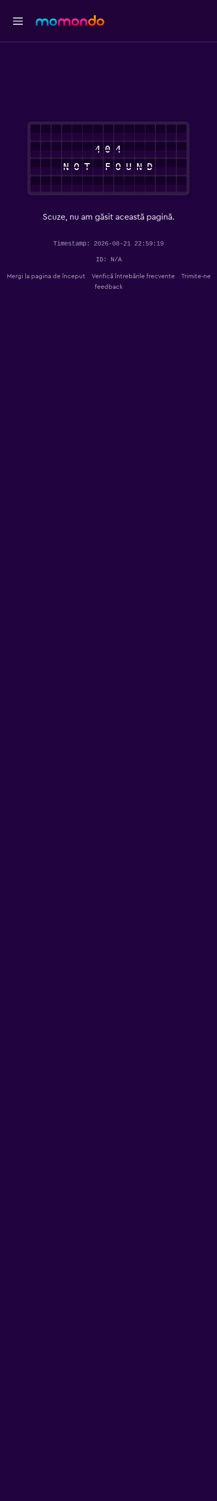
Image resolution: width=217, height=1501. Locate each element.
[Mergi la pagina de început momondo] (70, 20)
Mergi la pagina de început (46, 276)
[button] (17, 21)
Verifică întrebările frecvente (133, 276)
